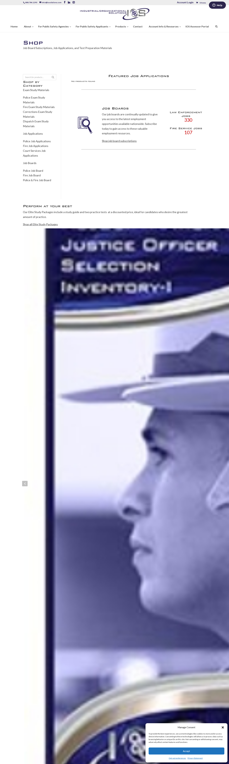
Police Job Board (33, 170)
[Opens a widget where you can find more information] (217, 5)
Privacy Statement (195, 758)
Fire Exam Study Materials (39, 107)
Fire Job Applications (35, 146)
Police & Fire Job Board (37, 180)
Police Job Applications (37, 141)
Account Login (185, 2)
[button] (222, 727)
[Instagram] (74, 2)
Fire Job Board (32, 175)
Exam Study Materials (36, 90)
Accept (186, 751)
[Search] (53, 77)
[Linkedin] (69, 2)
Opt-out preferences (177, 758)
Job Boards (29, 163)
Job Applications (33, 133)
